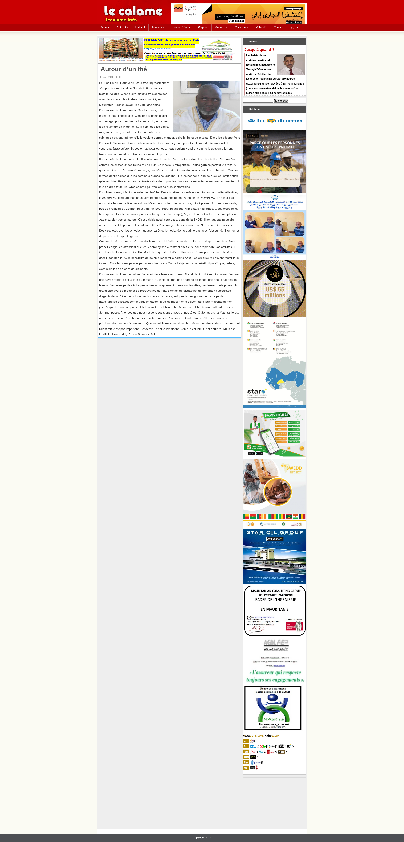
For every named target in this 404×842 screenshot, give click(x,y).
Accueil (104, 27)
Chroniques (242, 27)
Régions (203, 27)
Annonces (221, 27)
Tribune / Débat (181, 27)
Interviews (158, 27)
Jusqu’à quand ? (259, 50)
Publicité (261, 27)
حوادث (294, 27)
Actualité (122, 27)
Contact (278, 27)
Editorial (140, 27)
